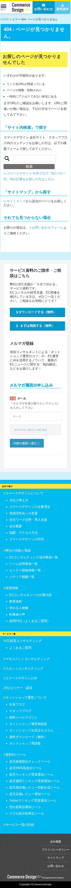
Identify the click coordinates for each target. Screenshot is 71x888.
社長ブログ (17, 704)
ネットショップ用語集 (25, 743)
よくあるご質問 (20, 647)
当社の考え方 (18, 500)
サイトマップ (55, 857)
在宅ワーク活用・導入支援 (28, 519)
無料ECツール (16, 754)
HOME (5, 19)
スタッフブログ (20, 711)
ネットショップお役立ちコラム (31, 730)
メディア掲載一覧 (22, 576)
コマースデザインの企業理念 (29, 506)
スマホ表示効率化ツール (26, 813)
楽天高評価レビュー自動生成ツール (34, 787)
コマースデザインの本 (21, 678)
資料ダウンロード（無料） (28, 737)
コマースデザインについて (24, 493)
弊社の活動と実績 (18, 550)
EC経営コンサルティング (24, 640)
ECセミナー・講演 (19, 688)
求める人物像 (18, 608)
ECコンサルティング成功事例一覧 (33, 557)
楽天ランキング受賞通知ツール (31, 774)
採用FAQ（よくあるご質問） (29, 621)
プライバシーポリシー (55, 849)
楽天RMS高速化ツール (25, 768)
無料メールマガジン (23, 717)
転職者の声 (17, 614)
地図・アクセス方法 (23, 532)
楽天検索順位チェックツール (29, 761)
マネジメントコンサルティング (28, 659)
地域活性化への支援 (23, 513)
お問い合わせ (55, 866)
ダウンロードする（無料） (37, 312)
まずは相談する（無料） (37, 325)
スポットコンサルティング (24, 668)
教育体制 (15, 601)
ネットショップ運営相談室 (28, 724)
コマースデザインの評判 (26, 539)
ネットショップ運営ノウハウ (26, 697)
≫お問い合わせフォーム (46, 227)
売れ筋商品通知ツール (25, 807)
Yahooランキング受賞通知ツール (32, 800)
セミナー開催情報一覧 (25, 570)
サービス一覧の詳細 (20, 824)
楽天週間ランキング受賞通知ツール (34, 781)
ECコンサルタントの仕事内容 (30, 595)
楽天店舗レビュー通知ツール (29, 794)
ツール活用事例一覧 (23, 563)
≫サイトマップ (15, 201)
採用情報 (12, 588)
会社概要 (15, 526)
